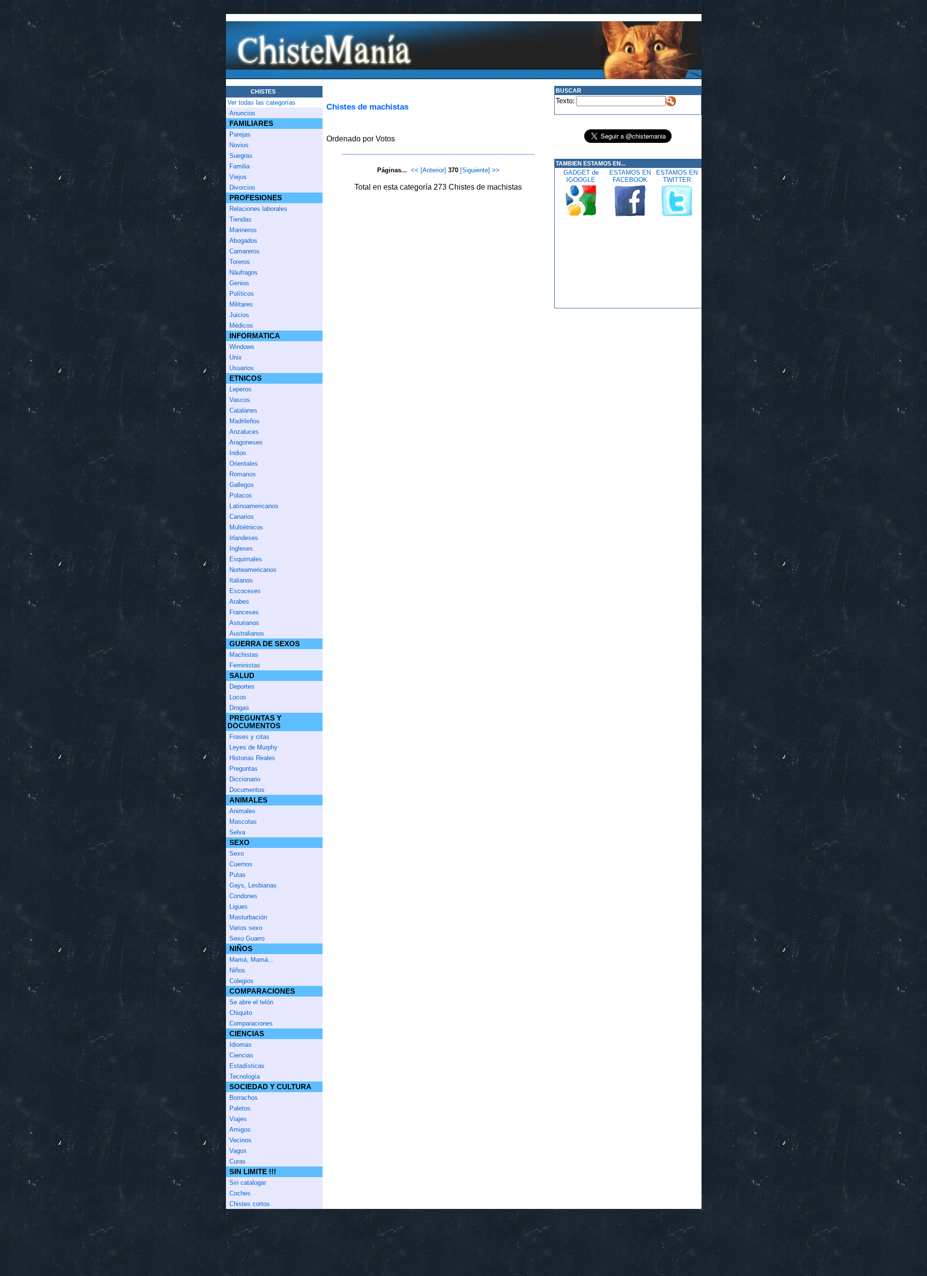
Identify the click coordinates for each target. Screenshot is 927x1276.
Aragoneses (246, 442)
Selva (237, 832)
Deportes (241, 686)
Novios (239, 145)
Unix (235, 357)
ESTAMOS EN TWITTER (677, 176)
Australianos (246, 633)
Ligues (238, 906)
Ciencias (241, 1055)
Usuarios (241, 368)
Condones (243, 896)
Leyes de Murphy (253, 747)
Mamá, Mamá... (251, 959)
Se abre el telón (251, 1002)
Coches (240, 1193)
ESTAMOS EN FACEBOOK (630, 176)
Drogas (239, 707)
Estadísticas (247, 1065)
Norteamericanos (253, 569)
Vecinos (240, 1140)
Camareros (244, 251)
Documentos (247, 789)
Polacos (240, 495)
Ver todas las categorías (261, 102)
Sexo (236, 853)
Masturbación (248, 917)
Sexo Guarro (247, 938)
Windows (241, 346)
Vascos (239, 399)
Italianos (241, 580)
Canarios (241, 516)
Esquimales (245, 559)
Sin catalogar (247, 1182)
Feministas (244, 665)
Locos (237, 697)
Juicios (239, 315)
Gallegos (241, 484)
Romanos (242, 474)
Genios (239, 283)
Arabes (239, 601)
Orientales (243, 463)
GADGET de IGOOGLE (581, 176)
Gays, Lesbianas (253, 885)
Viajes (238, 1119)
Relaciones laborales (258, 208)
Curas (237, 1161)
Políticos (241, 293)
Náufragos (243, 272)
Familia (239, 166)
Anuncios (242, 113)
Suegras (241, 155)
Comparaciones (251, 1023)
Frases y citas (249, 736)
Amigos (240, 1129)
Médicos (241, 325)
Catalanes (243, 410)
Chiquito (240, 1012)
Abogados (243, 240)
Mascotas (243, 821)
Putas (237, 874)
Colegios (241, 981)
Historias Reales (252, 758)
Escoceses (245, 591)
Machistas (243, 654)
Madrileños (244, 421)
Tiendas (240, 219)
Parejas (240, 134)
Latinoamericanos (254, 506)
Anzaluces (244, 431)
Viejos (238, 176)
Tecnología (244, 1076)
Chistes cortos (249, 1203)
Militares (241, 304)
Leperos (240, 389)
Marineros (243, 230)
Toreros (239, 261)
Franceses (244, 612)
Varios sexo (245, 927)
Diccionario (244, 779)
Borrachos (243, 1097)
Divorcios (242, 187)
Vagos (238, 1150)
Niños (237, 970)
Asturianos (244, 622)
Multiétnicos (246, 527)
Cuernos (241, 864)
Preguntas (243, 768)
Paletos (240, 1108)
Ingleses (241, 548)
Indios (237, 453)
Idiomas (240, 1044)
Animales (242, 811)
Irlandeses (243, 537)
